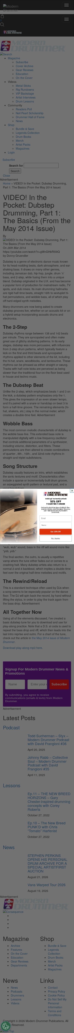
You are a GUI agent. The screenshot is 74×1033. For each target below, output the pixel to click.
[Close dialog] (72, 491)
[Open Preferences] (6, 1026)
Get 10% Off (56, 532)
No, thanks (55, 539)
